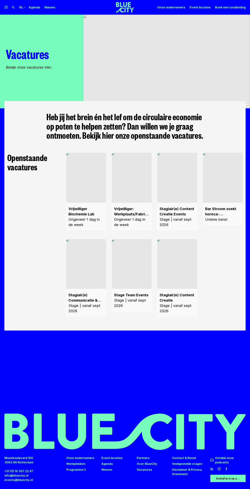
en (21, 10)
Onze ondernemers (171, 7)
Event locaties (200, 7)
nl (21, 7)
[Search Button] (13, 7)
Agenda (34, 7)
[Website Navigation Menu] (6, 7)
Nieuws (49, 7)
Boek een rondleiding (230, 7)
